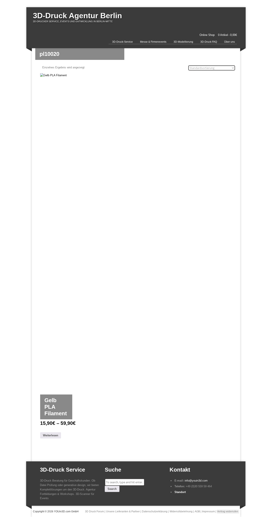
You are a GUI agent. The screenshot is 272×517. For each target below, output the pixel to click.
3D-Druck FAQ (208, 41)
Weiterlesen (50, 435)
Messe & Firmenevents (153, 41)
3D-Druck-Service (122, 41)
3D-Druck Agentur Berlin (77, 15)
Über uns (229, 41)
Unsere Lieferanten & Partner (123, 511)
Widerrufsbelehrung (181, 511)
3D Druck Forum (94, 511)
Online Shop (207, 35)
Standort (180, 492)
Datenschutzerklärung (154, 511)
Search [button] (112, 488)
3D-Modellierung (183, 41)
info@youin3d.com (196, 480)
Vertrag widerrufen (227, 511)
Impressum (208, 511)
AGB (197, 511)
